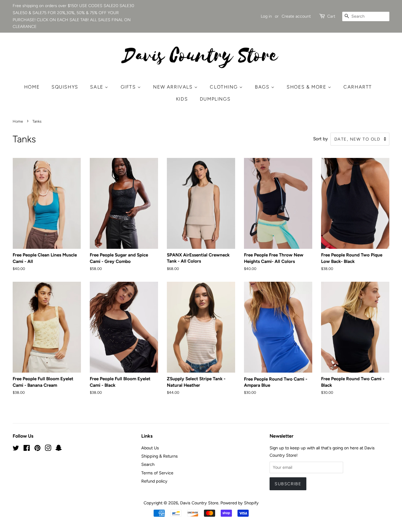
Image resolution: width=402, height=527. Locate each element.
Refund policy (154, 481)
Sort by (320, 138)
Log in (266, 16)
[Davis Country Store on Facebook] (26, 449)
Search (148, 464)
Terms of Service (157, 473)
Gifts (129, 87)
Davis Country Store (199, 503)
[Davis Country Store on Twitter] (16, 449)
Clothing (224, 87)
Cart (331, 16)
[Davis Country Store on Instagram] (48, 449)
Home (31, 87)
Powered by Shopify (239, 503)
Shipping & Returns (159, 456)
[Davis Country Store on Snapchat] (58, 449)
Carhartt (357, 87)
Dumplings (215, 99)
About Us (150, 448)
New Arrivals (173, 87)
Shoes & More (307, 87)
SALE (97, 87)
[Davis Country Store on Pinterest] (37, 449)
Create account (296, 16)
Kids (182, 99)
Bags (263, 87)
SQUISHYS (65, 87)
